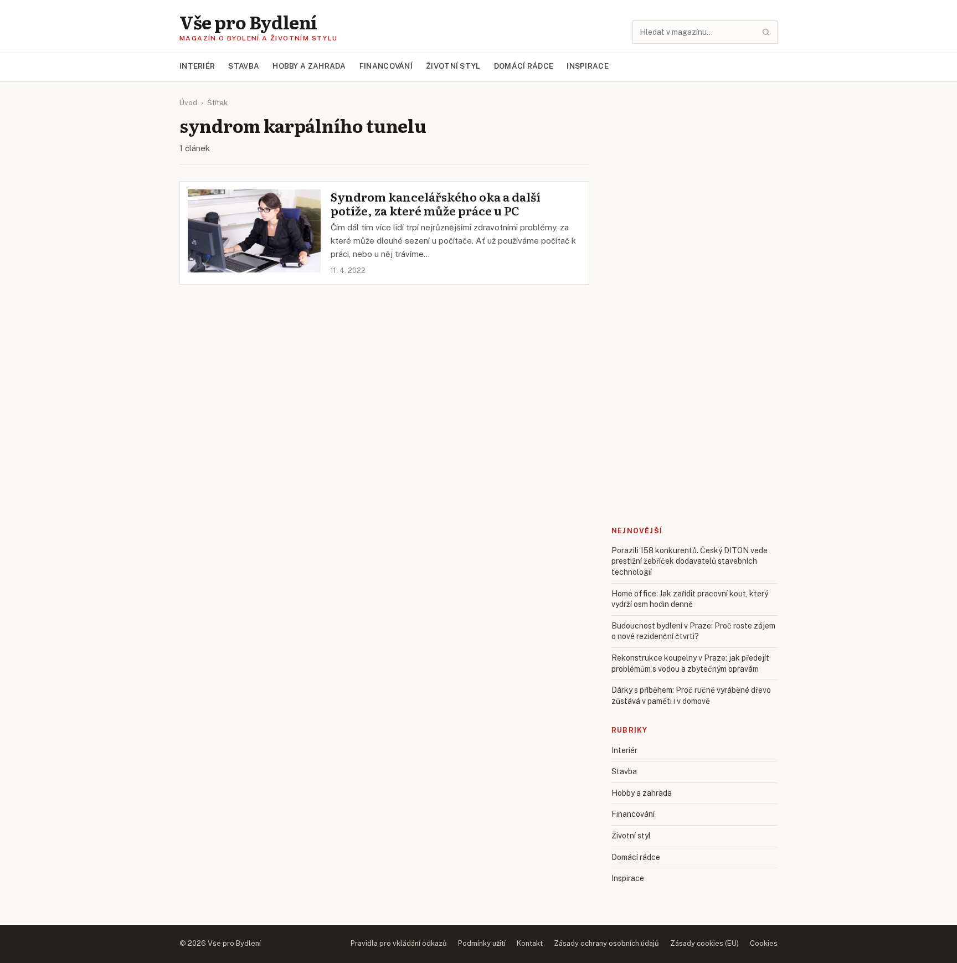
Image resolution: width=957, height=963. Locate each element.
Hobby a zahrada (309, 65)
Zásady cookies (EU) (704, 943)
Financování (386, 65)
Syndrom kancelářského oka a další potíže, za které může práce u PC (436, 203)
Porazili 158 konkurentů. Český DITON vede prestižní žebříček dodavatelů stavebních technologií (689, 561)
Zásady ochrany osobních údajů (606, 943)
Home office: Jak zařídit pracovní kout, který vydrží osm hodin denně (689, 599)
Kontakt (530, 943)
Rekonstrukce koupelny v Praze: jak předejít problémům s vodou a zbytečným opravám (690, 663)
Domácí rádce (524, 65)
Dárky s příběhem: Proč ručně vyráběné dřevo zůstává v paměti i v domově (691, 695)
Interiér (197, 65)
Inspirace (588, 65)
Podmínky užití (482, 943)
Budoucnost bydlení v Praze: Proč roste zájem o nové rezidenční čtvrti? (693, 631)
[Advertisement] (694, 129)
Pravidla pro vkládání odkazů (399, 943)
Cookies (764, 943)
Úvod (188, 103)
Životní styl (453, 65)
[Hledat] (766, 32)
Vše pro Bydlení (248, 22)
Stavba (243, 65)
